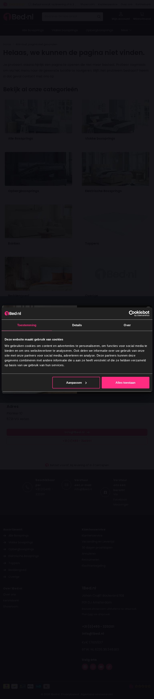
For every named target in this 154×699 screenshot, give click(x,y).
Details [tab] (77, 325)
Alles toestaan (125, 382)
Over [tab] (127, 325)
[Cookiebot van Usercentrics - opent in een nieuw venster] (131, 313)
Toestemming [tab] (26, 325)
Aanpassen (74, 382)
